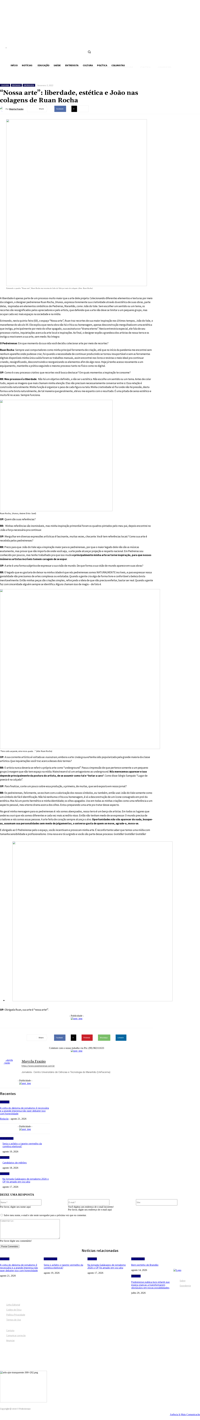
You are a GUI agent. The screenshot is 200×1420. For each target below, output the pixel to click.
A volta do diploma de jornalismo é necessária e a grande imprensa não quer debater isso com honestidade (24, 1110)
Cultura (5, 85)
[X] (84, 45)
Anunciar (10, 1340)
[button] (89, 52)
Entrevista (29, 85)
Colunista (4, 1102)
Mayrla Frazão (16, 109)
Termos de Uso (13, 1319)
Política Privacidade (15, 1314)
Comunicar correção (16, 1335)
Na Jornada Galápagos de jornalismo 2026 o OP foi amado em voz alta (25, 1180)
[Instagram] (72, 45)
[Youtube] (90, 45)
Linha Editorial (13, 1304)
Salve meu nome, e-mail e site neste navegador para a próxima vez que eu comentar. (45, 1215)
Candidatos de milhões (14, 1162)
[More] (83, 109)
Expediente (185, 1285)
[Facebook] (67, 45)
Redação (4, 1118)
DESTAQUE (16, 85)
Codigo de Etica (13, 1309)
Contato (10, 1330)
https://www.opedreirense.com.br (38, 1066)
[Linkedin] (78, 45)
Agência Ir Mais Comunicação (185, 1414)
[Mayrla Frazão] (3, 109)
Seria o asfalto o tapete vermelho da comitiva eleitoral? (22, 1145)
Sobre (182, 1280)
